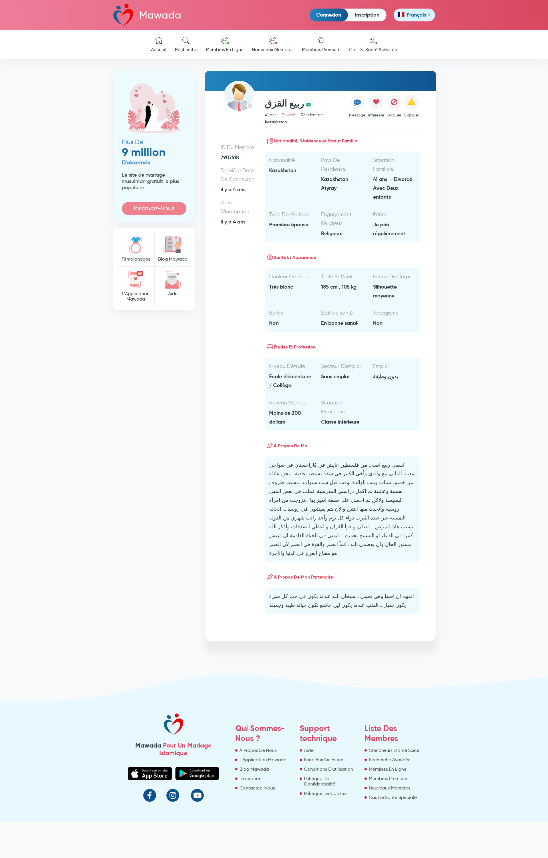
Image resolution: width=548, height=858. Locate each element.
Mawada (160, 15)
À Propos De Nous (258, 750)
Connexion (328, 14)
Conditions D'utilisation (328, 769)
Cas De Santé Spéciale (373, 49)
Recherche (186, 49)
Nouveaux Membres (272, 49)
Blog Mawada (173, 259)
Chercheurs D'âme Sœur (394, 750)
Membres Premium (321, 49)
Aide (173, 293)
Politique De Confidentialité (319, 781)
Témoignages (136, 259)
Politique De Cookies (325, 793)
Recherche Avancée (389, 759)
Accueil (158, 49)
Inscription (367, 14)
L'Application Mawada (136, 296)
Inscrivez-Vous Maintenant (154, 209)
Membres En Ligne (224, 49)
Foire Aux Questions (324, 759)
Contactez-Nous (257, 788)
